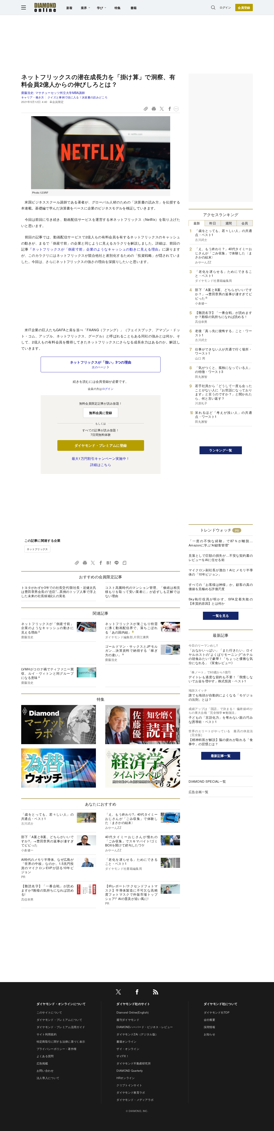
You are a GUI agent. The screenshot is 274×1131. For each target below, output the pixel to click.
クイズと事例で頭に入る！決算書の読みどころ (77, 97)
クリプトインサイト (129, 1085)
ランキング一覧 (220, 450)
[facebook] (137, 992)
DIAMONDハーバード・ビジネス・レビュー (144, 1027)
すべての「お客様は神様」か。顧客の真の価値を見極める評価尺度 (221, 586)
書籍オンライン (126, 1041)
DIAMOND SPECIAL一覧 (207, 781)
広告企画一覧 (198, 792)
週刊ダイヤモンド (127, 1020)
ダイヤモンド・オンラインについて (61, 1004)
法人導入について (48, 1078)
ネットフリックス (37, 549)
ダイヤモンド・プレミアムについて (59, 1020)
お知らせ (209, 1034)
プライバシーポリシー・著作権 (56, 1049)
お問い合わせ (45, 1071)
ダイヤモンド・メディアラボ (134, 1100)
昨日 (212, 223)
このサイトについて (49, 1012)
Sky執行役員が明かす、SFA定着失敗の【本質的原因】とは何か (221, 601)
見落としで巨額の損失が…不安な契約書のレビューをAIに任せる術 (221, 557)
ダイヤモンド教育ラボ (130, 1092)
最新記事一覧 (221, 755)
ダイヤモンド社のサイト (133, 1004)
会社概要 (209, 1020)
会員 (244, 223)
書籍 (134, 8)
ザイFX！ (122, 1056)
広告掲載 (42, 1063)
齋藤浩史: (53, 93)
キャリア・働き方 (32, 97)
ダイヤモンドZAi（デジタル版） (137, 1034)
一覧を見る (221, 615)
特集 (118, 8)
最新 (197, 223)
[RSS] (155, 992)
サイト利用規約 (47, 1034)
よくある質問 (45, 1056)
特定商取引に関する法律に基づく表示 (61, 1041)
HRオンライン (125, 1078)
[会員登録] (244, 7)
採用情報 (209, 1027)
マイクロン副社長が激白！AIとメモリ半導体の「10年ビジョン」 (221, 572)
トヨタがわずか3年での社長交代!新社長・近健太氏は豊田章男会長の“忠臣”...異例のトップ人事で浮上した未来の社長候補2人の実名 (58, 591)
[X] (118, 992)
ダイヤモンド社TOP (216, 1012)
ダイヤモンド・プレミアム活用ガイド (61, 1027)
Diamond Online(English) (132, 1012)
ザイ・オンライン (127, 1049)
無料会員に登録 (100, 412)
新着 (69, 8)
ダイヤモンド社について (221, 1004)
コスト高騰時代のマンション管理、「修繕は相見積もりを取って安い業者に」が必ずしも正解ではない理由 (142, 591)
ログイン (225, 7)
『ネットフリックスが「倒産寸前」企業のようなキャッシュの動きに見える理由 (93, 249)
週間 (228, 223)
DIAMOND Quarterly (129, 1071)
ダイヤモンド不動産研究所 (133, 1063)
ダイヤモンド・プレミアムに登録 (100, 445)
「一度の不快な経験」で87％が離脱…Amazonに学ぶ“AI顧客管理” (221, 543)
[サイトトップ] (45, 7)
